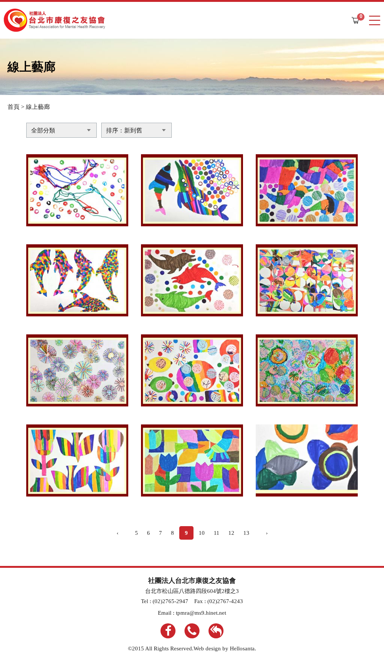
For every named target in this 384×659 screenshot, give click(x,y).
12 (231, 533)
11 (216, 533)
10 (202, 533)
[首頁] (54, 20)
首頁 (14, 107)
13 (246, 533)
